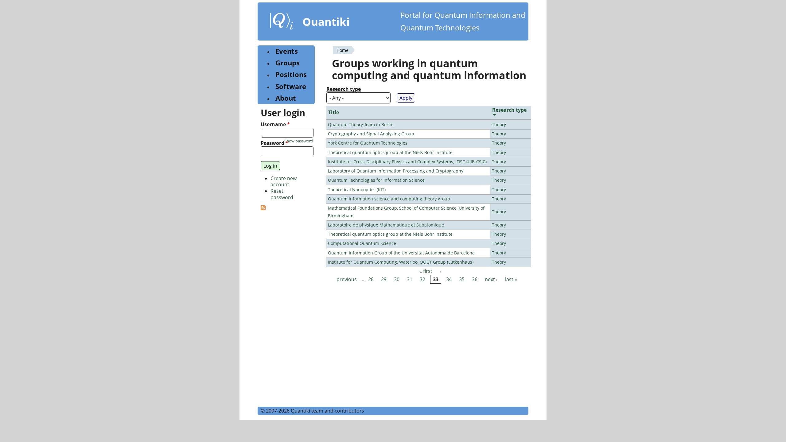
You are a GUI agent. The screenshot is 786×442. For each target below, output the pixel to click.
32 (422, 279)
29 (384, 279)
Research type (343, 89)
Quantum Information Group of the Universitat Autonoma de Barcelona (401, 253)
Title (333, 112)
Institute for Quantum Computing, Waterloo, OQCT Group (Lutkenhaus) (400, 262)
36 (474, 279)
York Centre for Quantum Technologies (367, 143)
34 (449, 279)
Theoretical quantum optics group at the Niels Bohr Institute (390, 152)
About (285, 98)
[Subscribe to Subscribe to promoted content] (263, 208)
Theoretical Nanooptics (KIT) (357, 189)
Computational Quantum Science (362, 243)
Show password (298, 141)
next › (491, 279)
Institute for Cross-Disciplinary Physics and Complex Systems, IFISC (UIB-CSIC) (407, 162)
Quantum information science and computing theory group (389, 199)
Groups (287, 63)
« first (425, 271)
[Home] (281, 22)
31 (409, 279)
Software (290, 86)
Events (286, 51)
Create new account (283, 181)
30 (396, 279)
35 (462, 279)
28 (371, 279)
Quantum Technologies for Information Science (376, 180)
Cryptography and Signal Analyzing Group (371, 134)
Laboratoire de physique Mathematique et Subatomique (386, 225)
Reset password (281, 194)
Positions (291, 74)
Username (275, 124)
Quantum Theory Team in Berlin (361, 124)
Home (342, 50)
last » (511, 279)
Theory (499, 124)
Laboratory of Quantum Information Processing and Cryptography (395, 171)
